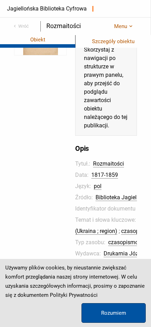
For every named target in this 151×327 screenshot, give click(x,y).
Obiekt (37, 39)
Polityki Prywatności (74, 295)
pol (97, 186)
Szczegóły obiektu (113, 41)
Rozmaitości (108, 163)
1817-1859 (104, 175)
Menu (120, 26)
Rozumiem (113, 313)
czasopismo (123, 242)
